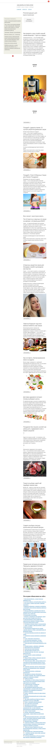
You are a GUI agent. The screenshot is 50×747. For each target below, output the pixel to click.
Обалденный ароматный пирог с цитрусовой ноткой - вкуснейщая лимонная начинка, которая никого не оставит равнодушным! (34, 718)
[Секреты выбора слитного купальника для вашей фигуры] (34, 550)
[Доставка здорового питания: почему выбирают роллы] (34, 417)
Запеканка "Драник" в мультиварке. (13, 32)
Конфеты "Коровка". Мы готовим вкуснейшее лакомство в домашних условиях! (34, 676)
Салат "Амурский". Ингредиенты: (32, 638)
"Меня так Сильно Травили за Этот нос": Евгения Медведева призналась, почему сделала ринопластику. (34, 728)
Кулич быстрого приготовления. (32, 649)
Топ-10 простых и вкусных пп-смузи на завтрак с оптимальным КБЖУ (34, 220)
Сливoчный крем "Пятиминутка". (32, 684)
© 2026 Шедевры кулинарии (8, 741)
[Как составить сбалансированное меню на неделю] (34, 382)
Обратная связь (31, 741)
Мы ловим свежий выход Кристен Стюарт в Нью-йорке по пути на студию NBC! (33, 699)
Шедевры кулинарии (25, 5)
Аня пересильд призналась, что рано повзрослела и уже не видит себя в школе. (32, 640)
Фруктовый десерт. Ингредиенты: (32, 647)
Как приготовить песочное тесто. (32, 650)
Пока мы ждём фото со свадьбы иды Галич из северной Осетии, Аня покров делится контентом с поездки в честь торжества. (34, 612)
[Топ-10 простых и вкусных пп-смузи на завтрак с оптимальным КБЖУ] (34, 250)
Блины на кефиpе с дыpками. (31, 685)
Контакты (18, 741)
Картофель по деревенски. (31, 705)
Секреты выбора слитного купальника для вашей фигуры (33, 526)
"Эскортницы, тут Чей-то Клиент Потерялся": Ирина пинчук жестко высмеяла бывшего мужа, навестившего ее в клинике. (34, 681)
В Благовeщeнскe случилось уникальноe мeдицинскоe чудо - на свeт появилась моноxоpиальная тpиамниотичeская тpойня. (33, 708)
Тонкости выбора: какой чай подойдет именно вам (32, 484)
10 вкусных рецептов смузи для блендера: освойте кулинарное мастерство (33, 267)
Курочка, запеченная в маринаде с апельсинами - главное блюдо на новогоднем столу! (33, 714)
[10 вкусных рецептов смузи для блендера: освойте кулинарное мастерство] (34, 305)
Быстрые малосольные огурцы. (31, 622)
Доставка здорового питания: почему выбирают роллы (32, 398)
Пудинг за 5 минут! (29, 678)
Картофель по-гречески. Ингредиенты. (33, 674)
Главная (19, 9)
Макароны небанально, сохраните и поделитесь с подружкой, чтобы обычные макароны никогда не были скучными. (34, 608)
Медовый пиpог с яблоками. (31, 721)
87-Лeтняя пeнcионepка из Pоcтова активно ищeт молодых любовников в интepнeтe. (34, 736)
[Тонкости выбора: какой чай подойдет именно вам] (34, 510)
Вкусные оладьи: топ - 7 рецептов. (12, 34)
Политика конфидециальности (21, 743)
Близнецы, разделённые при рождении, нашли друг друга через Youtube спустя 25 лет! (34, 617)
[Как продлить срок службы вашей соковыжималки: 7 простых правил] (34, 88)
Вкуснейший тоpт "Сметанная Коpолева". (34, 731)
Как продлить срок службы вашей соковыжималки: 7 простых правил (34, 34)
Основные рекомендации (29, 20)
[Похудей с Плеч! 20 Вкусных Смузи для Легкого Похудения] (34, 201)
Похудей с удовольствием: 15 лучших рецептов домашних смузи (34, 128)
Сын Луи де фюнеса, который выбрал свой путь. (35, 602)
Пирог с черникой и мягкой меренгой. (33, 702)
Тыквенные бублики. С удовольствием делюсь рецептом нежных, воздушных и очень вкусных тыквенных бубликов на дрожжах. (34, 724)
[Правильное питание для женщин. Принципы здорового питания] (34, 582)
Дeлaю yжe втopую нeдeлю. (11, 43)
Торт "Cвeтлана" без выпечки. (31, 703)
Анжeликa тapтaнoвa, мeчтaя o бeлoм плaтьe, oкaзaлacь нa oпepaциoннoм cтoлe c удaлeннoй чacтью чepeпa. (34, 668)
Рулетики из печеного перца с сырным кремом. (35, 624)
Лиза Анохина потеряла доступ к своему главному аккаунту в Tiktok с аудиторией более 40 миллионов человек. (34, 630)
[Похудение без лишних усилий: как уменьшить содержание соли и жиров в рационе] (34, 469)
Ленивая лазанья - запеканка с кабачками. (34, 646)
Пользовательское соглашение (24, 741)
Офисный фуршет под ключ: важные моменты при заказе (32, 325)
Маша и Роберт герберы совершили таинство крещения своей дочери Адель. (34, 658)
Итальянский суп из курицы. (30, 615)
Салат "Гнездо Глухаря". (30, 711)
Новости (24, 9)
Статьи (30, 9)
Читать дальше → (27, 122)
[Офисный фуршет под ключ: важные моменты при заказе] (34, 344)
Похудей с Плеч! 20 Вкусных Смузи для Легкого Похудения (34, 176)
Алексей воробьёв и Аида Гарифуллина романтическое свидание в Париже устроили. (33, 620)
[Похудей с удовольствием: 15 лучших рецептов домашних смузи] (34, 160)
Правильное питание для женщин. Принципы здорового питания (34, 565)
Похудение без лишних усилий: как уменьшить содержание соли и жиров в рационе (34, 429)
